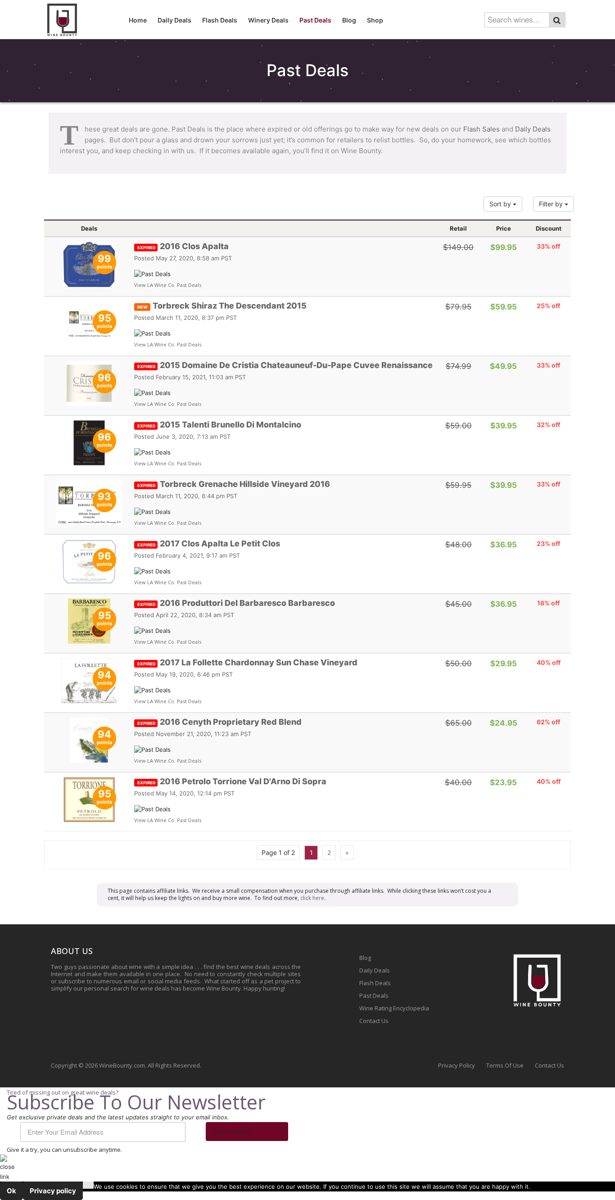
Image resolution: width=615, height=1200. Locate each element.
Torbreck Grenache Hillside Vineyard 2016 (233, 484)
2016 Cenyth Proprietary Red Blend (219, 722)
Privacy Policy (456, 1065)
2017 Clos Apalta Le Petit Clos (208, 543)
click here (312, 898)
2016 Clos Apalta (183, 246)
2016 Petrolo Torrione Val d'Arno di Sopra (231, 781)
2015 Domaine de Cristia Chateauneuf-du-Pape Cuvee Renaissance (285, 365)
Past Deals (374, 995)
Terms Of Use (505, 1065)
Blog (365, 958)
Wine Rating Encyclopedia (394, 1008)
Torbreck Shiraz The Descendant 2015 (222, 305)
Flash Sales (481, 129)
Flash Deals (375, 983)
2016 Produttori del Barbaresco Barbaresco (236, 603)
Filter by (552, 204)
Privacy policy (53, 1190)
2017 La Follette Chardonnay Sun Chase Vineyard (247, 662)
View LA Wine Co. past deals (167, 285)
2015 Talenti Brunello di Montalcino (219, 424)
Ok (11, 1190)
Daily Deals (533, 129)
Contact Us (374, 1021)
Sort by (501, 204)
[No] (88, 1185)
